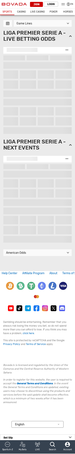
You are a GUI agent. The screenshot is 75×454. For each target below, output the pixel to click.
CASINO (21, 11)
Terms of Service (36, 344)
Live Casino (37, 11)
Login (51, 4)
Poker (54, 11)
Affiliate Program (33, 273)
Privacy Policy (11, 344)
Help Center (9, 273)
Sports (7, 11)
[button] (7, 447)
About (53, 273)
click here (28, 333)
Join (36, 4)
